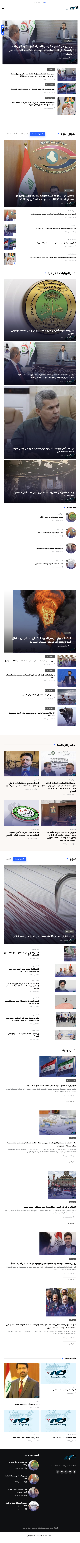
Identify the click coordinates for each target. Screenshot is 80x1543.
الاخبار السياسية (67, 43)
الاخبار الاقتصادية (49, 690)
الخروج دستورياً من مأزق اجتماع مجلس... (26, 1404)
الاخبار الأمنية (60, 529)
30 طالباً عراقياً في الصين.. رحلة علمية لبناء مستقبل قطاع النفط (50, 1207)
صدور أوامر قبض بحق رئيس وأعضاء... (64, 1437)
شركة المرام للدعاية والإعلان (36, 1535)
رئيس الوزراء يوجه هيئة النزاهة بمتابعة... (50, 532)
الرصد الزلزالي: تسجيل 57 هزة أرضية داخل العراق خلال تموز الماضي (43, 936)
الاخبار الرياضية (59, 560)
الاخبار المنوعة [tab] (19, 859)
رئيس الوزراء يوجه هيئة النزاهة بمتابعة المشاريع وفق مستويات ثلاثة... (53, 214)
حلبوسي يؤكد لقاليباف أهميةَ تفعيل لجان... (25, 1437)
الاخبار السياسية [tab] (37, 134)
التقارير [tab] (8, 859)
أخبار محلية (67, 633)
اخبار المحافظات (50, 656)
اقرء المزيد (71, 1101)
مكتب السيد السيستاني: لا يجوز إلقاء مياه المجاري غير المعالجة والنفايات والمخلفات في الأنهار (22, 986)
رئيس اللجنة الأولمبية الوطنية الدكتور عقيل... (48, 564)
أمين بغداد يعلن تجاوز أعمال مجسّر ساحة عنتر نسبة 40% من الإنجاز (30, 661)
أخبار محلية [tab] (24, 134)
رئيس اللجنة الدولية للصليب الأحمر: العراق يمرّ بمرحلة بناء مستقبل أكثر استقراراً (43, 1264)
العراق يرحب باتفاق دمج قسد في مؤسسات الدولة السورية (33, 89)
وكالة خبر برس (26, 1528)
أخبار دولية (72, 1138)
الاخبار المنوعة (69, 931)
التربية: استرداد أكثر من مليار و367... (51, 517)
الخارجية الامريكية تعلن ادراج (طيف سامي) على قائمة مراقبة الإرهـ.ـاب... (53, 257)
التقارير (74, 1387)
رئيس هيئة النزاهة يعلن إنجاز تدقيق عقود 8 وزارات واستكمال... (55, 228)
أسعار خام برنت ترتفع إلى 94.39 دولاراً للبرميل (38, 695)
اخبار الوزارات (51, 69)
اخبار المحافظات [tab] (11, 134)
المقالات (37, 1401)
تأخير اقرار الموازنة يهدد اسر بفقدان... (63, 1390)
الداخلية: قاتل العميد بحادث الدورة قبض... (49, 548)
